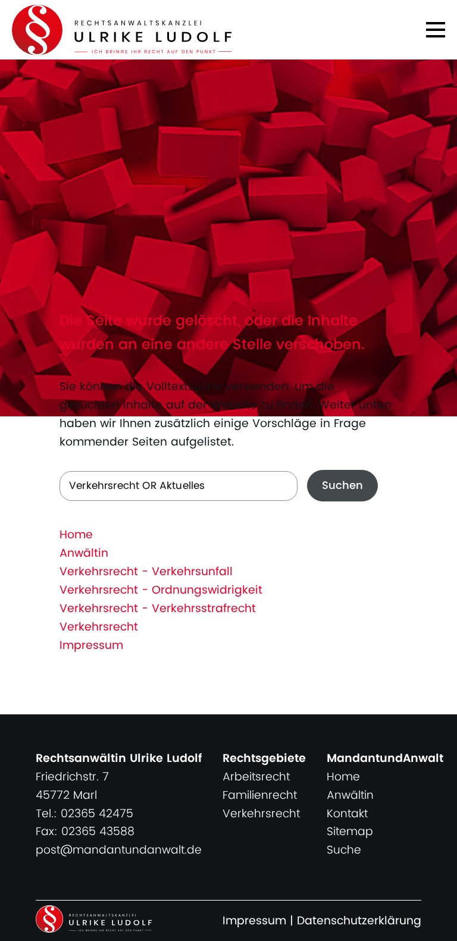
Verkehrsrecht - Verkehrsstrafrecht (158, 609)
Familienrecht (260, 795)
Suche (344, 850)
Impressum (91, 645)
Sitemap (350, 832)
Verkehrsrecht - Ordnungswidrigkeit (161, 590)
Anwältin (84, 553)
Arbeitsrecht (256, 777)
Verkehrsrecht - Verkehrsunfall (146, 572)
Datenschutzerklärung (359, 921)
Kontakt (347, 814)
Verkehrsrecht (99, 627)
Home (76, 535)
